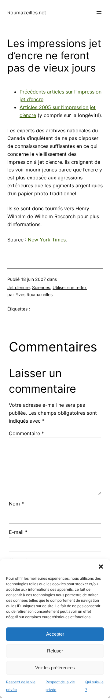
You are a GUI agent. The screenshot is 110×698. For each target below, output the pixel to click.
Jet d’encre (18, 287)
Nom (16, 504)
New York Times (47, 240)
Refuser (55, 650)
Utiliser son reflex (70, 287)
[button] (101, 567)
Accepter (55, 634)
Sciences (41, 287)
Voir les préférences (55, 667)
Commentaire (26, 433)
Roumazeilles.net (26, 12)
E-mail (18, 532)
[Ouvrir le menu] (99, 12)
